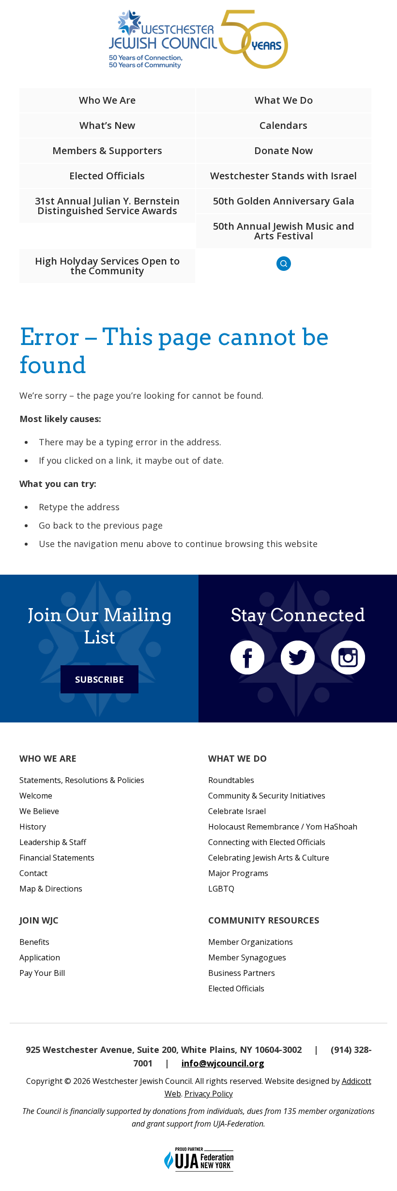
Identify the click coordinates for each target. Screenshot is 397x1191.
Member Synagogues (247, 957)
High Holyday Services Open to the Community (107, 265)
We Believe (39, 811)
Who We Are (107, 100)
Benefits (34, 942)
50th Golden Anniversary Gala (283, 200)
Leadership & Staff (52, 842)
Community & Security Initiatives (266, 795)
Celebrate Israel (237, 811)
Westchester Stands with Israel (283, 175)
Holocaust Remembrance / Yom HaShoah (282, 826)
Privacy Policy (208, 1093)
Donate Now (283, 150)
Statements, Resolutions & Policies (81, 780)
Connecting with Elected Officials (266, 842)
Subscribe (99, 679)
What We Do (284, 100)
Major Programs (238, 873)
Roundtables (231, 780)
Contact (33, 873)
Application (39, 957)
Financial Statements (56, 857)
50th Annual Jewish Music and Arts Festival (283, 230)
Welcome (35, 795)
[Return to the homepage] (198, 39)
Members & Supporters (107, 150)
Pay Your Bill (42, 973)
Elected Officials (107, 175)
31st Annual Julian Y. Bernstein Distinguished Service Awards (107, 205)
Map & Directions (50, 888)
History (32, 826)
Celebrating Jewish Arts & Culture (268, 857)
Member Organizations (250, 942)
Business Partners (241, 973)
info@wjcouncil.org (223, 1063)
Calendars (283, 125)
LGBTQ (221, 888)
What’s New (107, 125)
